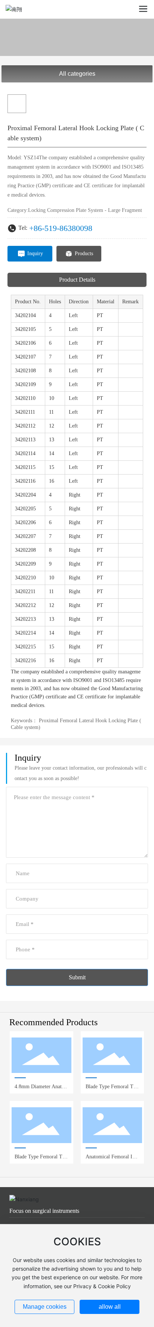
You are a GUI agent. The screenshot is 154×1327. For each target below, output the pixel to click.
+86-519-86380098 (60, 228)
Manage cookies (45, 1306)
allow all (110, 1306)
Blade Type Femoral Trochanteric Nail (41, 1159)
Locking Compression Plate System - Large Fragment (85, 210)
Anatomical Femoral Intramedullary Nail (112, 1159)
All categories (77, 74)
